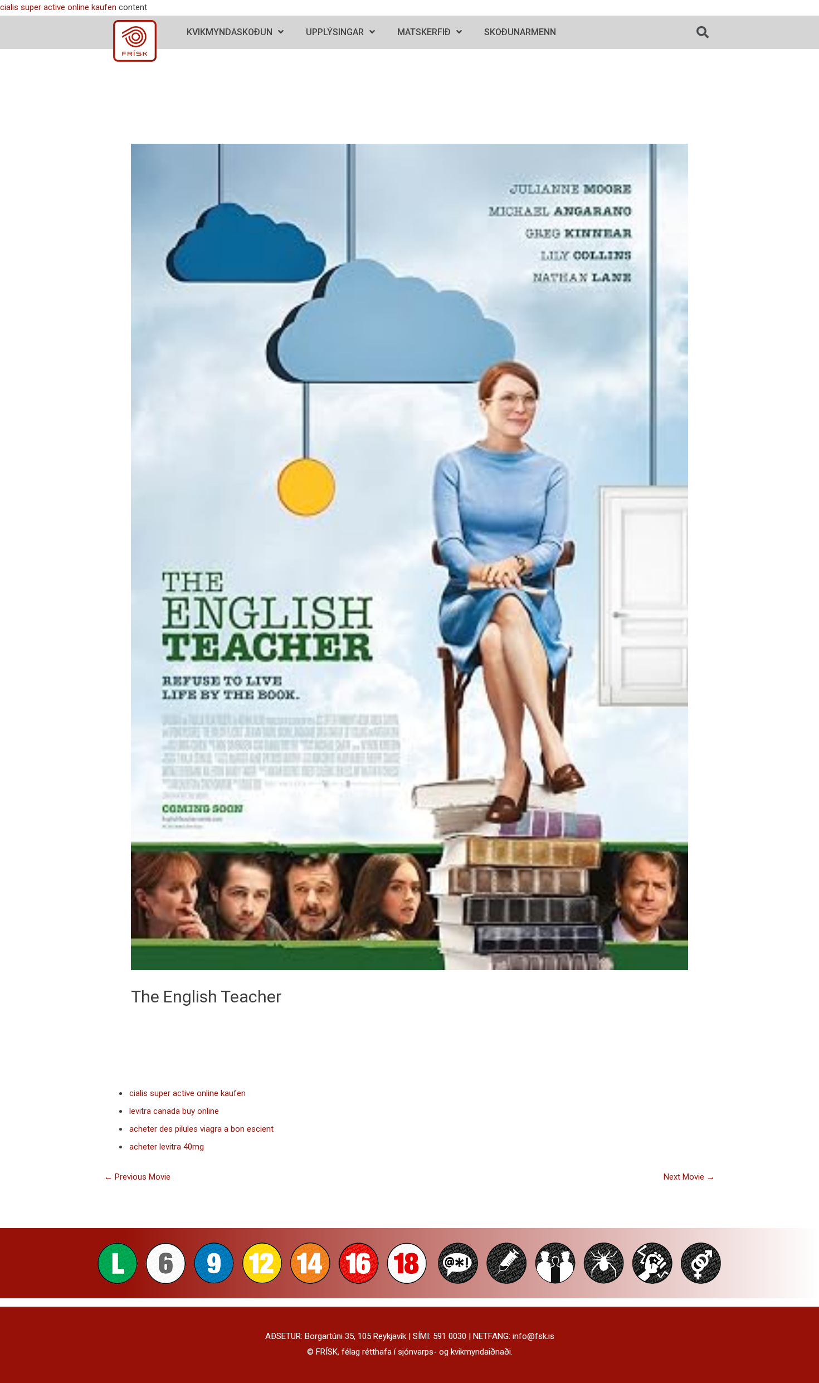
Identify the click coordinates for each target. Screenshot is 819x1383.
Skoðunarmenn (520, 32)
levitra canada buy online (174, 1111)
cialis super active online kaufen (58, 7)
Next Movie (689, 1177)
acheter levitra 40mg (166, 1147)
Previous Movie (137, 1177)
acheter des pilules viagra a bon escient (201, 1129)
